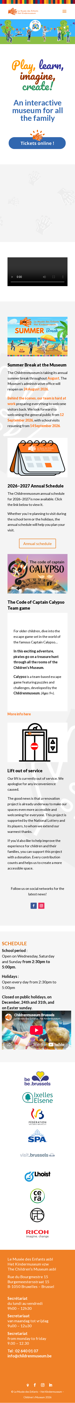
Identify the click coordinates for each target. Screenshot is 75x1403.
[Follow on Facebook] (34, 906)
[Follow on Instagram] (41, 906)
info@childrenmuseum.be (30, 1356)
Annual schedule (37, 543)
